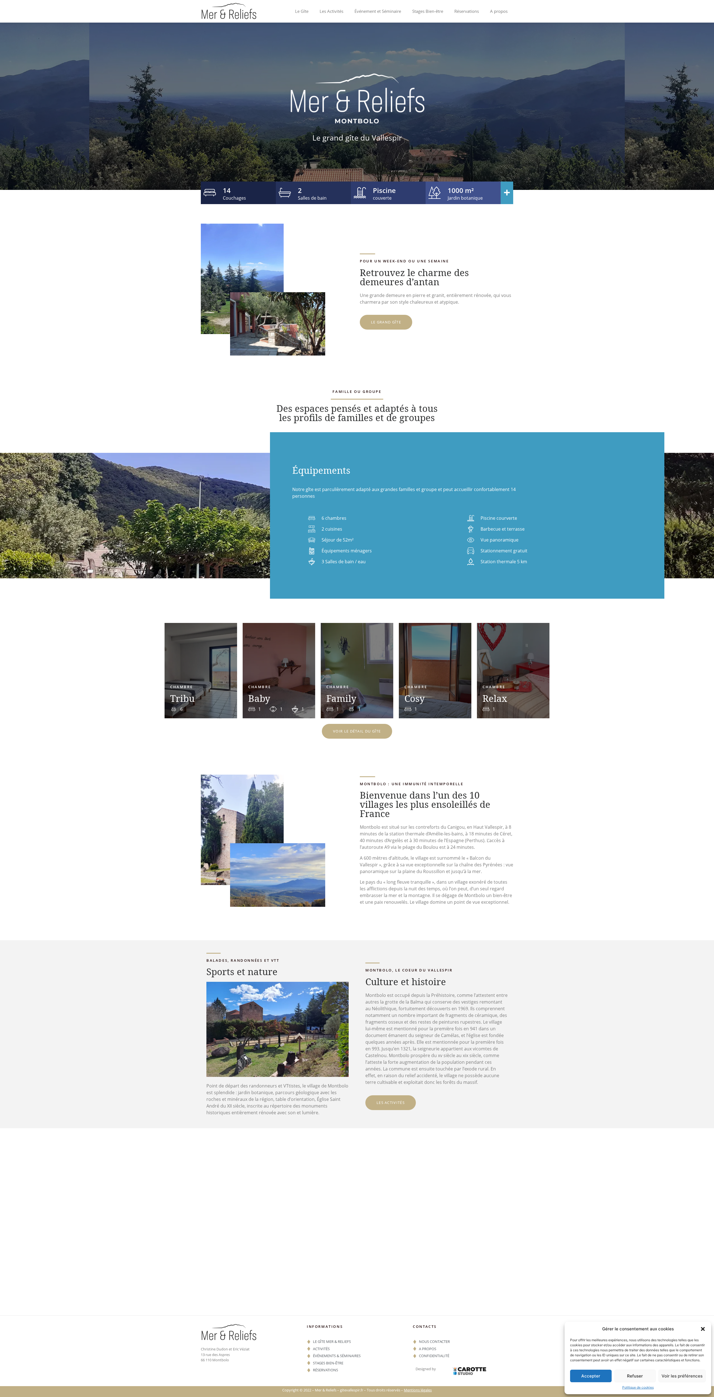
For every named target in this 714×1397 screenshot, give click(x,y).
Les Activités (331, 11)
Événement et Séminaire (377, 11)
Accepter (590, 1376)
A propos (499, 11)
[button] (703, 1329)
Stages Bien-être (427, 11)
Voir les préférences (682, 1376)
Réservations (466, 11)
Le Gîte (301, 11)
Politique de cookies (638, 1387)
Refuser (635, 1376)
